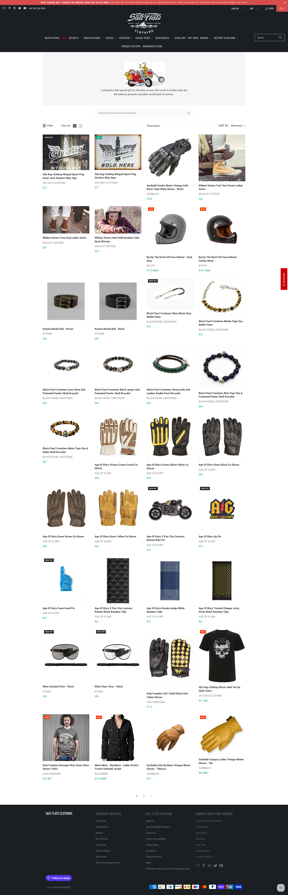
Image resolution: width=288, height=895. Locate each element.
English (236, 8)
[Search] (280, 37)
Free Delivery (102, 827)
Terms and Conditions (156, 839)
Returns (99, 833)
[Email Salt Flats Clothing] (3, 8)
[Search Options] (189, 113)
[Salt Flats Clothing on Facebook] (9, 8)
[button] (75, 38)
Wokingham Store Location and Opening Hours (168, 868)
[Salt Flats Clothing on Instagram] (14, 8)
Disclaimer (151, 851)
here (219, 2)
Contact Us (101, 821)
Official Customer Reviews (108, 862)
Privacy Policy (152, 845)
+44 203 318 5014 (37, 8)
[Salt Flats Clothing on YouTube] (24, 8)
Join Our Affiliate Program (158, 827)
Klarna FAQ (101, 845)
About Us (150, 821)
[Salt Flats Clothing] (144, 23)
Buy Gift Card (102, 839)
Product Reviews (154, 856)
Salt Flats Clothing (61, 887)
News (148, 862)
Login (271, 8)
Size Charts (101, 856)
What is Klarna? (103, 851)
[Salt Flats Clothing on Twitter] (19, 8)
